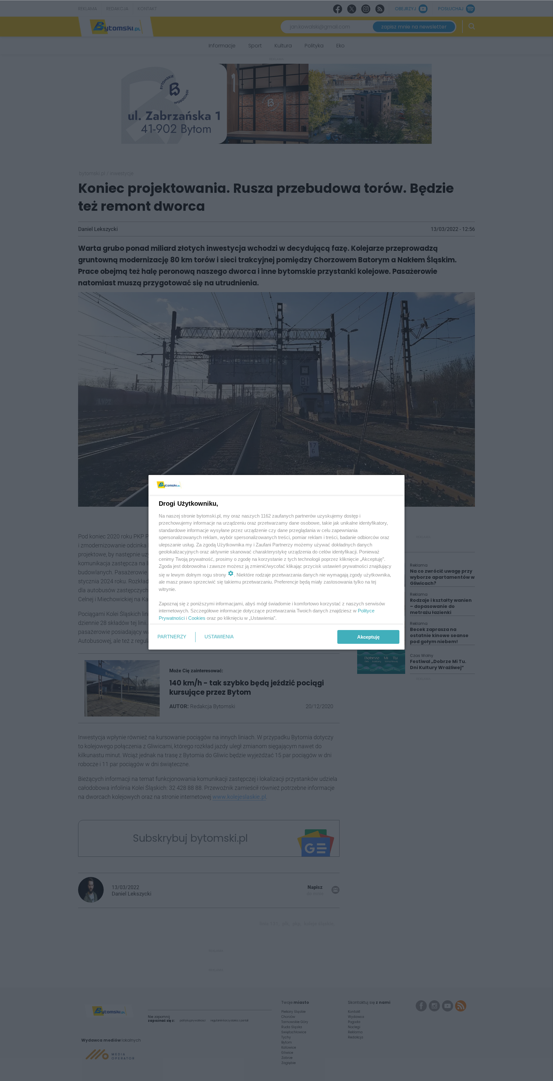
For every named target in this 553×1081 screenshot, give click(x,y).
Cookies (196, 618)
